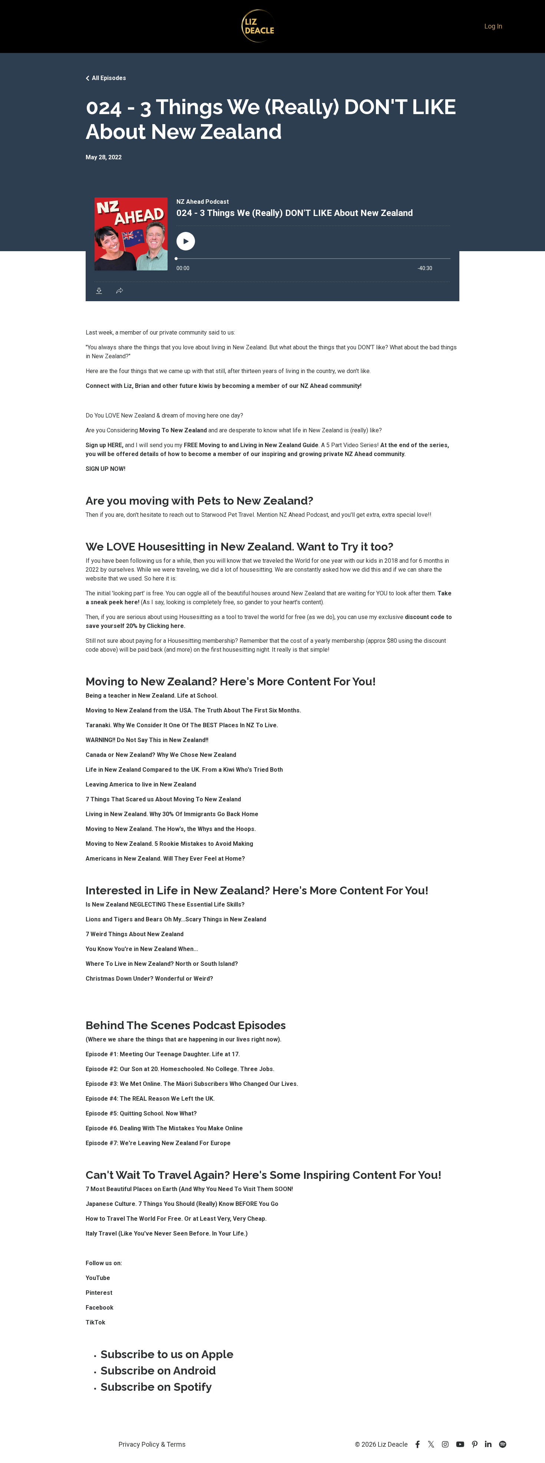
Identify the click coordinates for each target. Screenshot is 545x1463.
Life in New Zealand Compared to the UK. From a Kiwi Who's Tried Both (184, 769)
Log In (493, 26)
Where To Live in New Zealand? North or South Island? (162, 963)
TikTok (95, 1322)
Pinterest (99, 1292)
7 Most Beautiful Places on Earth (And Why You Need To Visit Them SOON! (190, 1189)
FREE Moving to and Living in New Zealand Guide (251, 445)
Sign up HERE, (105, 445)
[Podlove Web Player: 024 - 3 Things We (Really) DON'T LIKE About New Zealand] (272, 245)
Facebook (99, 1307)
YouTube (98, 1277)
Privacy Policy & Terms (152, 1444)
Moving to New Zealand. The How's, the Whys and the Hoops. (171, 828)
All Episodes (109, 78)
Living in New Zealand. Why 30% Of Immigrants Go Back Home (172, 814)
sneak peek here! (114, 602)
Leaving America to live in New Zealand (141, 784)
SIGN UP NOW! (105, 468)
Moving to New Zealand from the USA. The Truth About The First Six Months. (193, 710)
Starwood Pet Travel (227, 514)
